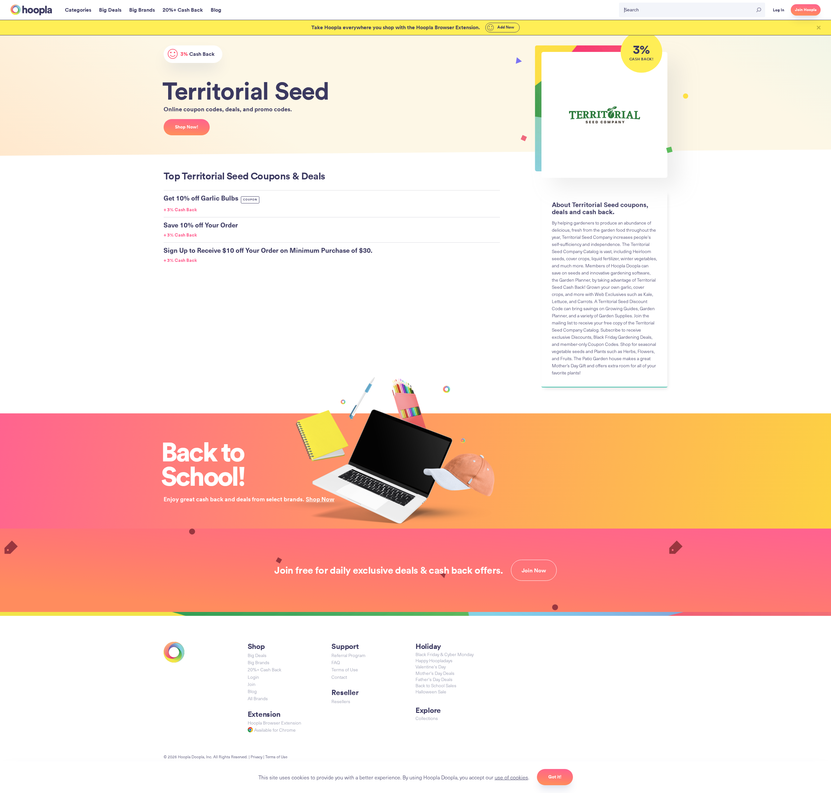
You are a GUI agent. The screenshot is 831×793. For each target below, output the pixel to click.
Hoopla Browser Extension (274, 722)
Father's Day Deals (434, 679)
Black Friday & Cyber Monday (445, 654)
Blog (252, 691)
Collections (427, 718)
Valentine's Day (431, 667)
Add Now (505, 27)
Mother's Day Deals (435, 673)
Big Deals (257, 655)
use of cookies (511, 777)
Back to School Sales (436, 685)
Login (253, 677)
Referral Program (348, 655)
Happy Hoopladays (434, 660)
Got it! (555, 777)
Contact (339, 677)
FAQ (335, 662)
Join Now (534, 570)
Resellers (340, 701)
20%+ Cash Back (264, 669)
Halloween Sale (431, 692)
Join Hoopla (805, 10)
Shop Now (320, 499)
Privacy (256, 757)
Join (251, 684)
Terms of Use (344, 669)
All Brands (258, 698)
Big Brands (258, 662)
